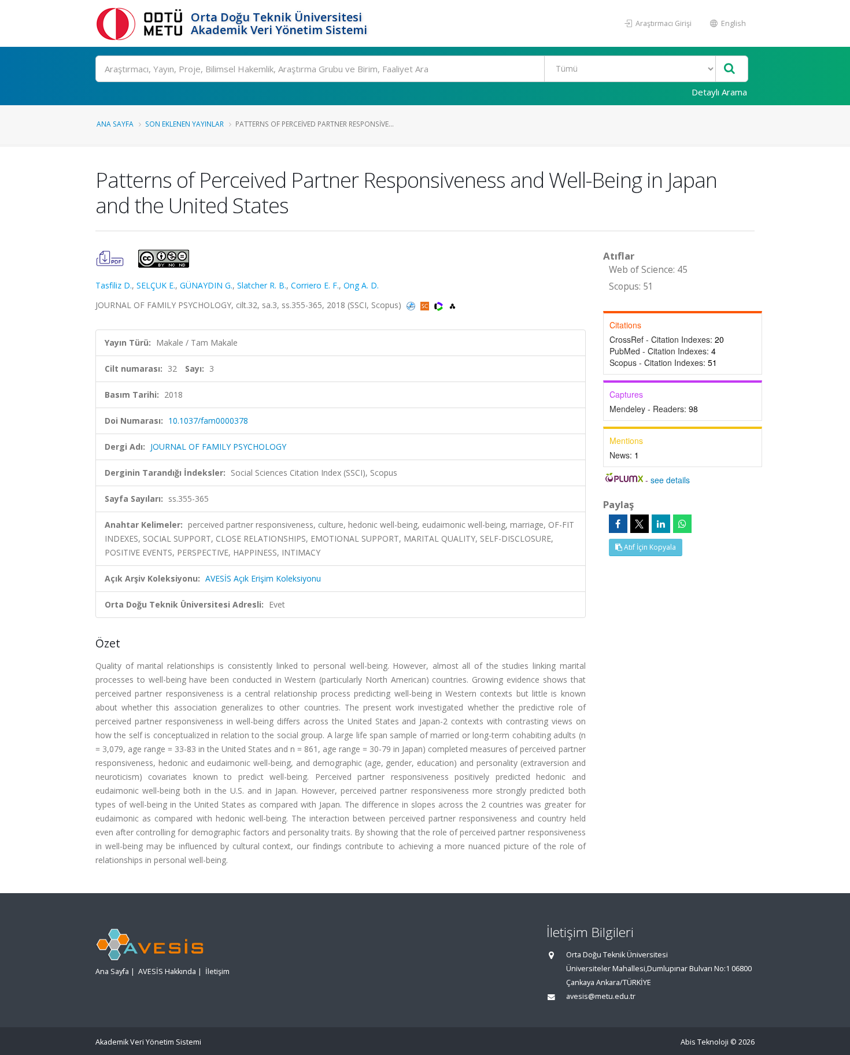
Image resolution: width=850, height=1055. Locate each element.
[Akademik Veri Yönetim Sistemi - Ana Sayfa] (141, 23)
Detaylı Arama (719, 92)
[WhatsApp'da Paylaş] (682, 523)
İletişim (217, 971)
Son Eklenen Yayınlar (184, 123)
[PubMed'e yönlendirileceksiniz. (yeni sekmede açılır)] (411, 304)
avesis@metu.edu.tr (600, 996)
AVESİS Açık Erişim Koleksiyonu (263, 578)
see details (670, 480)
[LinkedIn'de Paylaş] (661, 523)
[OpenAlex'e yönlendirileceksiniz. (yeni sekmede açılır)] (452, 304)
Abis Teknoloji (705, 1042)
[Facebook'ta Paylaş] (618, 523)
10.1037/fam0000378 (208, 420)
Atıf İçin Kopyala (649, 547)
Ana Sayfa (115, 123)
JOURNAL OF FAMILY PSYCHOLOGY (218, 446)
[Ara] (729, 69)
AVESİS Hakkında (167, 971)
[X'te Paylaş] (639, 523)
